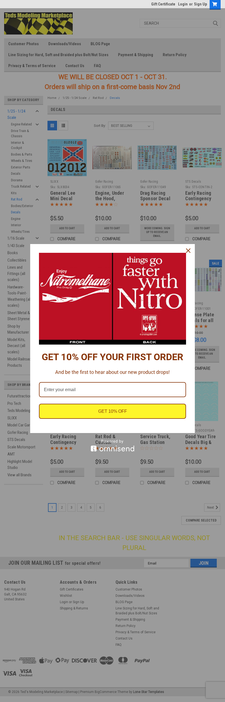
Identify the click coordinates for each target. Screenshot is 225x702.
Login (183, 4)
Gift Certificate (163, 4)
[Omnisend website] (112, 445)
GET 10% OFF (112, 411)
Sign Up (200, 4)
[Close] (188, 250)
